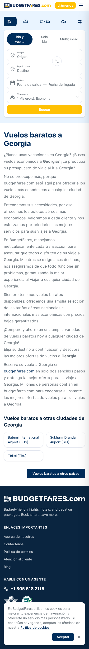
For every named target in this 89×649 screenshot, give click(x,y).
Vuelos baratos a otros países (56, 473)
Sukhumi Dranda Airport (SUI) (63, 439)
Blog (7, 567)
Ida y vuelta (19, 39)
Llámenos (65, 5)
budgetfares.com (19, 371)
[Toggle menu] (81, 5)
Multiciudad (69, 39)
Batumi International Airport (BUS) (23, 439)
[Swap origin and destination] (57, 61)
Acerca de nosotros (19, 536)
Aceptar (63, 637)
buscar (44, 109)
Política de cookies (18, 552)
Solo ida (44, 39)
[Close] (79, 637)
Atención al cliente (18, 559)
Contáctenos (13, 544)
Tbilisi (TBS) (17, 456)
